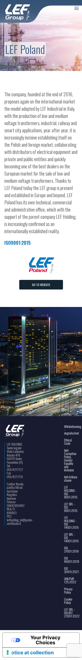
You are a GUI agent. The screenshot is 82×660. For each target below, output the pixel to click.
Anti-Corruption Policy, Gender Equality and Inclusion (70, 460)
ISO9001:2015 (17, 242)
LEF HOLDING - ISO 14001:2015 (71, 522)
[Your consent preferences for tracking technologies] (7, 652)
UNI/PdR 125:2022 (70, 580)
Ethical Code (68, 441)
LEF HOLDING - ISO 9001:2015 (70, 492)
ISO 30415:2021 (71, 570)
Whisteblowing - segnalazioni (71, 430)
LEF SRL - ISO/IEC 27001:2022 (71, 613)
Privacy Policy (68, 590)
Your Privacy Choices (45, 639)
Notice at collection (31, 652)
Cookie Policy (68, 601)
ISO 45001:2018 (71, 560)
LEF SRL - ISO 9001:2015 (70, 507)
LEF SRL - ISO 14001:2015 (71, 538)
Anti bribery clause (70, 478)
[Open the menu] (76, 8)
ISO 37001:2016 (71, 549)
